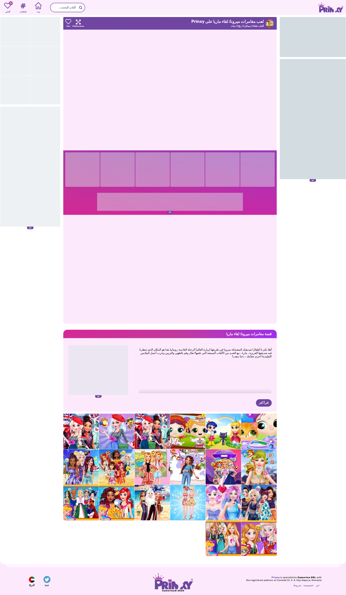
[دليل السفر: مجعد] (188, 467)
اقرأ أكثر (264, 403)
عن (318, 585)
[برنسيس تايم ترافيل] (223, 467)
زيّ (239, 26)
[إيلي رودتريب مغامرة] (152, 467)
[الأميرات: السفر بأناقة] (116, 502)
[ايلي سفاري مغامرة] (259, 467)
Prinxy (276, 577)
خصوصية (308, 585)
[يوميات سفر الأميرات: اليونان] (152, 502)
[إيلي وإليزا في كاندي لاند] (223, 502)
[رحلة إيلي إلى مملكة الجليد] (223, 538)
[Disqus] (170, 269)
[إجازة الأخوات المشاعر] (259, 538)
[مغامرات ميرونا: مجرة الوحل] (259, 431)
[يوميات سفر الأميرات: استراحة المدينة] (81, 431)
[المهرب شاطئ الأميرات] (116, 467)
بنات (233, 26)
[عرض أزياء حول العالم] (81, 502)
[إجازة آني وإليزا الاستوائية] (188, 502)
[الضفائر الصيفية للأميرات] (81, 467)
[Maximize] (78, 23)
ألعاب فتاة (258, 26)
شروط (297, 585)
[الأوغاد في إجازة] (259, 502)
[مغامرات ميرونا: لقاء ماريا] (188, 431)
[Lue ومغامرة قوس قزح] (223, 431)
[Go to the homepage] (332, 7)
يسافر (247, 26)
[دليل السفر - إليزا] (116, 431)
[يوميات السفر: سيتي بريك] (152, 431)
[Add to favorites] (68, 23)
